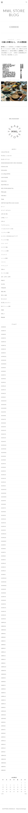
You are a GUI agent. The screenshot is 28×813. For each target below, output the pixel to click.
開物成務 (3, 317)
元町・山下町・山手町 (5, 276)
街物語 (2, 310)
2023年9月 (3, 456)
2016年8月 (3, 770)
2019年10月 (3, 630)
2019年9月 (3, 633)
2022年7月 (3, 508)
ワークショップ (4, 265)
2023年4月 (3, 474)
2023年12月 (3, 445)
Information (4, 170)
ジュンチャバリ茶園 (5, 232)
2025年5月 (3, 382)
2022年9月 (3, 500)
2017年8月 (3, 726)
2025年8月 (3, 371)
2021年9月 (3, 545)
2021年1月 (3, 574)
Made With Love (5, 184)
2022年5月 (3, 515)
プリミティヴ (4, 254)
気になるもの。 (4, 299)
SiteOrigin (23, 808)
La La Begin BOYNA (5, 174)
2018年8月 (3, 681)
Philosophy (3, 192)
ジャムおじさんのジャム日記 (7, 228)
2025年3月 (3, 389)
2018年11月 (3, 670)
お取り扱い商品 (4, 214)
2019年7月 (3, 641)
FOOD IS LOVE (4, 166)
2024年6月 (3, 423)
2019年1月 (3, 663)
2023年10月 (3, 452)
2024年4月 (3, 430)
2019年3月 (3, 655)
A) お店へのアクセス (5, 159)
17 (3, 789)
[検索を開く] (26, 2)
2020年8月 (3, 593)
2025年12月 (3, 356)
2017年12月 (3, 711)
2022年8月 (3, 504)
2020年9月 (3, 589)
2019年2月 (3, 659)
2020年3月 (3, 611)
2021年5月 (3, 559)
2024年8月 (3, 415)
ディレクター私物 (5, 239)
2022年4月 (3, 519)
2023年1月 (3, 485)
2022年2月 (3, 526)
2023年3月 (3, 478)
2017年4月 (3, 740)
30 (25, 791)
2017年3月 (3, 744)
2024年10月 (3, 408)
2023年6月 (3, 467)
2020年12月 (3, 578)
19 (10, 789)
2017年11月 (3, 715)
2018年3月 (3, 700)
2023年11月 (3, 449)
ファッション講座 (5, 250)
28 (17, 791)
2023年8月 (3, 460)
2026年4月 (3, 341)
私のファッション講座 (5, 306)
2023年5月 (3, 471)
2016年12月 (3, 755)
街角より (3, 313)
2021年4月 (3, 563)
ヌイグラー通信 (4, 247)
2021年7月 (3, 552)
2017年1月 (3, 751)
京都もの (3, 269)
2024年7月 (3, 419)
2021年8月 (3, 548)
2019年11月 (3, 626)
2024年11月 (3, 404)
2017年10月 (3, 718)
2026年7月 (3, 330)
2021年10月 (3, 541)
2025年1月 (3, 397)
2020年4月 (3, 607)
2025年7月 (3, 375)
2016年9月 (3, 766)
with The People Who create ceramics (10, 203)
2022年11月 (3, 493)
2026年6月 (3, 334)
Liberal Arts (4, 181)
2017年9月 (3, 722)
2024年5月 (3, 426)
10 (3, 787)
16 (25, 787)
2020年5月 (3, 604)
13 (14, 787)
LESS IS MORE (4, 177)
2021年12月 (3, 533)
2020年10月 (3, 585)
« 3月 (2, 793)
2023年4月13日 (11, 39)
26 (10, 791)
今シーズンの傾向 (5, 273)
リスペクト (3, 262)
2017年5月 (3, 737)
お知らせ (18, 39)
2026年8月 (3, 327)
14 (17, 787)
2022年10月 (3, 497)
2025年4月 (3, 386)
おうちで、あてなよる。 (6, 210)
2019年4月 (3, 652)
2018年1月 (3, 707)
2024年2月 (3, 437)
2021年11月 (3, 537)
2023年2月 (3, 482)
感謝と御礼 (3, 291)
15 (21, 787)
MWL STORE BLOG (14, 13)
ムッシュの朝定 (4, 258)
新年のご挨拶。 (4, 295)
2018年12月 (3, 666)
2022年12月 (3, 489)
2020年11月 (3, 582)
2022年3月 (3, 522)
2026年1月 (3, 352)
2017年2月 (3, 748)
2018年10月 (3, 674)
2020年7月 (3, 596)
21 (17, 789)
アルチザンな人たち (5, 225)
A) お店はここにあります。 (6, 155)
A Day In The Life (5, 152)
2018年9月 (3, 678)
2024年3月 (3, 434)
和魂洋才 (3, 280)
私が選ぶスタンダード (5, 302)
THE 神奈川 (3, 195)
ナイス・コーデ (4, 243)
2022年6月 (3, 511)
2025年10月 (3, 364)
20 (14, 789)
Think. (2, 199)
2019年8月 (3, 637)
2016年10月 (3, 763)
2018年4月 (3, 696)
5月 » (26, 793)
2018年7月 (3, 685)
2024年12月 (3, 400)
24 (3, 791)
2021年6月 (3, 556)
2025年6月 (3, 378)
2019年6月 (3, 644)
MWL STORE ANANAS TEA (7, 188)
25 (6, 791)
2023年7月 (3, 463)
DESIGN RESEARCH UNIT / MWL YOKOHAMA (11, 163)
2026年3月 (3, 345)
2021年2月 (3, 570)
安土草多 (3, 284)
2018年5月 (3, 692)
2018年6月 (3, 689)
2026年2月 (3, 349)
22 (21, 789)
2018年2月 (3, 703)
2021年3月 (3, 567)
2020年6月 (3, 600)
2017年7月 (3, 729)
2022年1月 (3, 530)
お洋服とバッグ (4, 217)
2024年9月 (3, 412)
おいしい (3, 206)
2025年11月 (3, 360)
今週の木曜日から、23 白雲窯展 (14, 42)
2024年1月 (3, 441)
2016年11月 (3, 759)
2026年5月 (3, 338)
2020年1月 (3, 618)
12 (10, 787)
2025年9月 (3, 367)
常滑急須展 (3, 287)
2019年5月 (3, 648)
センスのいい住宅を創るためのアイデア (9, 236)
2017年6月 (3, 733)
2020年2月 (3, 615)
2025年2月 (3, 393)
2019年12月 (3, 622)
